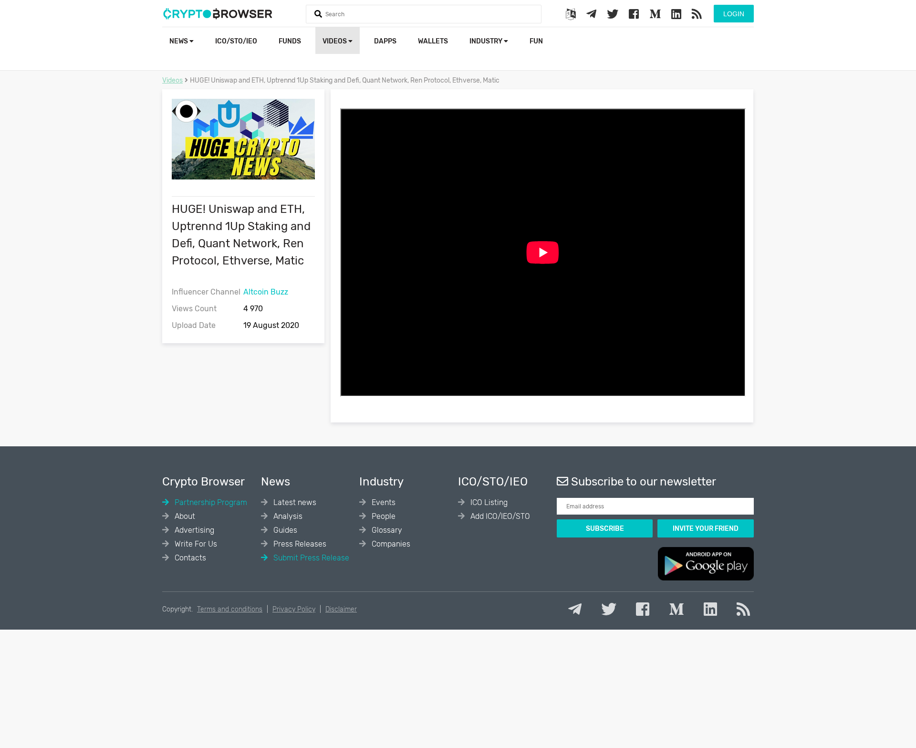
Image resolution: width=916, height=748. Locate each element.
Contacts (189, 557)
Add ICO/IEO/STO (499, 516)
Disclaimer (341, 609)
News (179, 41)
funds (290, 41)
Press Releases (298, 543)
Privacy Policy (293, 609)
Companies (390, 543)
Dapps (385, 41)
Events (383, 502)
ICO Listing (488, 502)
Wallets (433, 41)
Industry (486, 41)
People (383, 516)
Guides (284, 530)
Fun (536, 41)
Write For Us (195, 543)
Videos (335, 41)
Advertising (193, 530)
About (184, 516)
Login (733, 14)
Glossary (386, 530)
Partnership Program (210, 502)
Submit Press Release (310, 557)
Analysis (286, 516)
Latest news (293, 502)
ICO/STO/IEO (236, 41)
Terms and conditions (229, 609)
